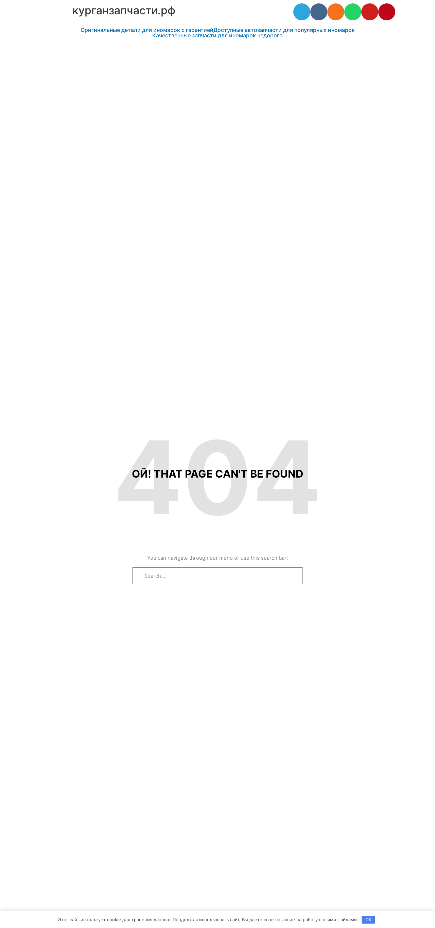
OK (368, 919)
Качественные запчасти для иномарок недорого (217, 35)
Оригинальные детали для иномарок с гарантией (147, 30)
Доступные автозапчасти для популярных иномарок (284, 30)
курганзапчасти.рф (123, 10)
